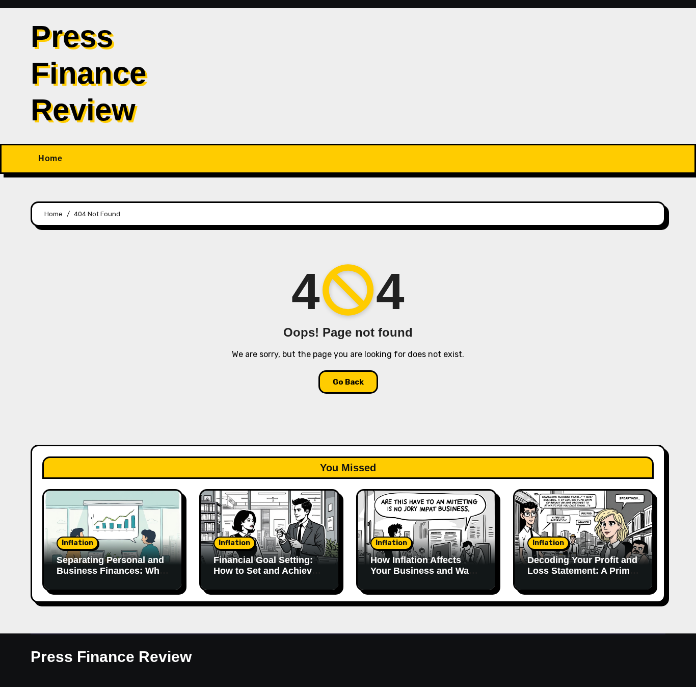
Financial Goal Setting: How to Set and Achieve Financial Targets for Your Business (265, 576)
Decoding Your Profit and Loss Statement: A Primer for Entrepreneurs (582, 571)
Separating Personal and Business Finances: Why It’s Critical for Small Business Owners (111, 576)
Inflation (77, 543)
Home (50, 158)
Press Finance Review (88, 73)
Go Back (348, 382)
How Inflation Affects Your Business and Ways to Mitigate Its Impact (424, 571)
